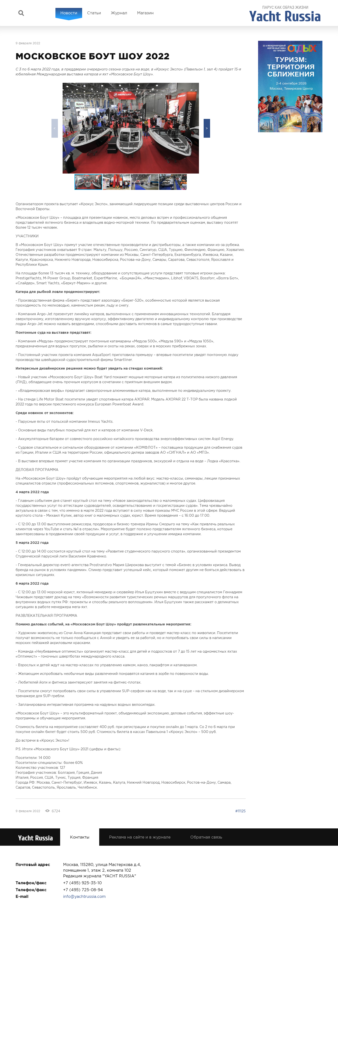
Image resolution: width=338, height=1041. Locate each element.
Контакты (79, 837)
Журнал (119, 13)
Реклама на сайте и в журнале (139, 837)
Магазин (145, 13)
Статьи (94, 13)
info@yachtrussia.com (84, 896)
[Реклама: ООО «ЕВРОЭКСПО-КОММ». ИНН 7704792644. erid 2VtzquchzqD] (290, 86)
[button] (207, 128)
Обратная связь (206, 837)
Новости (68, 13)
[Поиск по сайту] (21, 13)
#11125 (240, 811)
